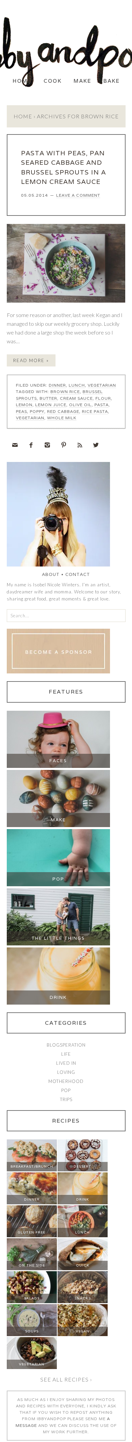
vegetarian (30, 434)
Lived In (66, 1080)
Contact (77, 591)
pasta (101, 421)
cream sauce (76, 415)
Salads (32, 1315)
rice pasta (95, 428)
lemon (24, 421)
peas (21, 428)
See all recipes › (66, 1396)
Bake (111, 97)
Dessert (82, 1183)
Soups (32, 1348)
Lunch (77, 401)
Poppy (37, 428)
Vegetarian (102, 401)
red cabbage (63, 428)
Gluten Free (31, 1249)
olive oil (80, 421)
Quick (82, 1282)
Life (66, 1071)
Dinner (57, 401)
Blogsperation (66, 1061)
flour (103, 415)
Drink (58, 1014)
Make (82, 97)
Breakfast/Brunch (31, 1183)
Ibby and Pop (66, 52)
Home (22, 97)
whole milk (61, 434)
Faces (58, 777)
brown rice (65, 408)
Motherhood (66, 1098)
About (51, 591)
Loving (66, 1089)
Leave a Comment (78, 212)
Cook (53, 97)
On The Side (32, 1282)
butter (48, 415)
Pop (58, 896)
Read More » (31, 377)
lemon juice (50, 421)
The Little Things (58, 955)
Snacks (82, 1315)
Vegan (82, 1348)
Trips (66, 1116)
